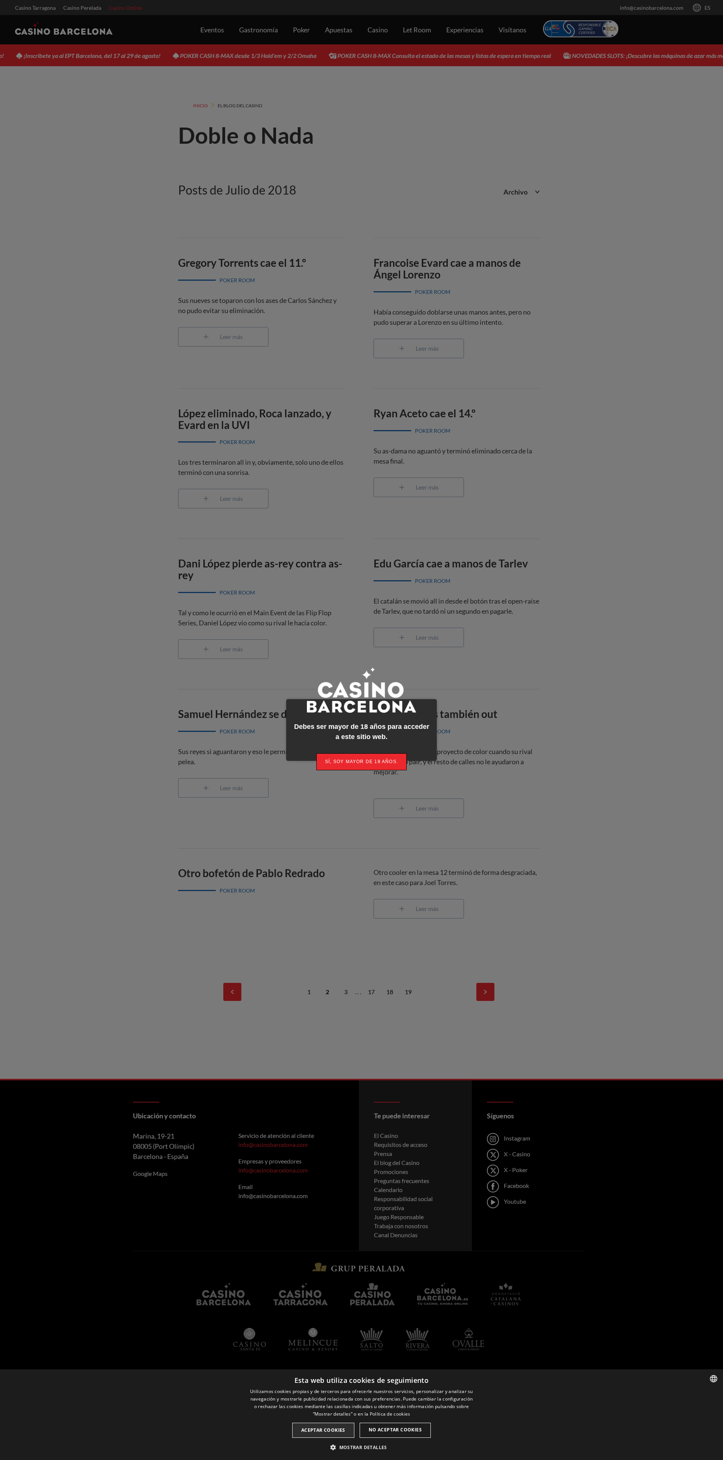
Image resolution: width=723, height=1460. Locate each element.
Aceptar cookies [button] (323, 1430)
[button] (361, 1447)
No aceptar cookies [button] (395, 1430)
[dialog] (361, 1414)
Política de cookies (390, 1414)
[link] (361, 761)
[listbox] (713, 1378)
